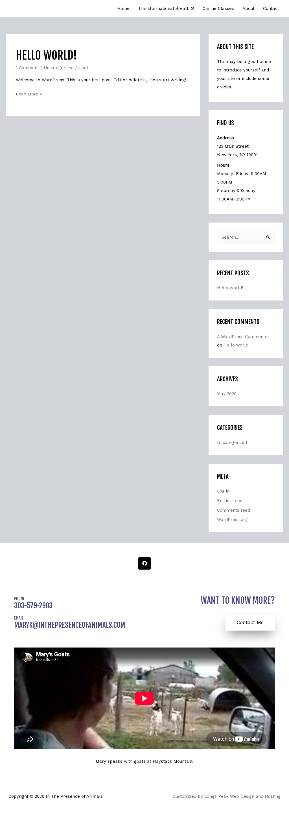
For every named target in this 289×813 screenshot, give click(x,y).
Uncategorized (59, 67)
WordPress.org (232, 519)
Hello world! (46, 55)
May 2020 (227, 393)
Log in (223, 491)
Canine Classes (218, 8)
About (248, 8)
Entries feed (229, 500)
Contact (271, 8)
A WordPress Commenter (243, 336)
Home (123, 8)
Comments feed (233, 510)
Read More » (29, 93)
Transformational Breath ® (166, 8)
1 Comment (27, 67)
